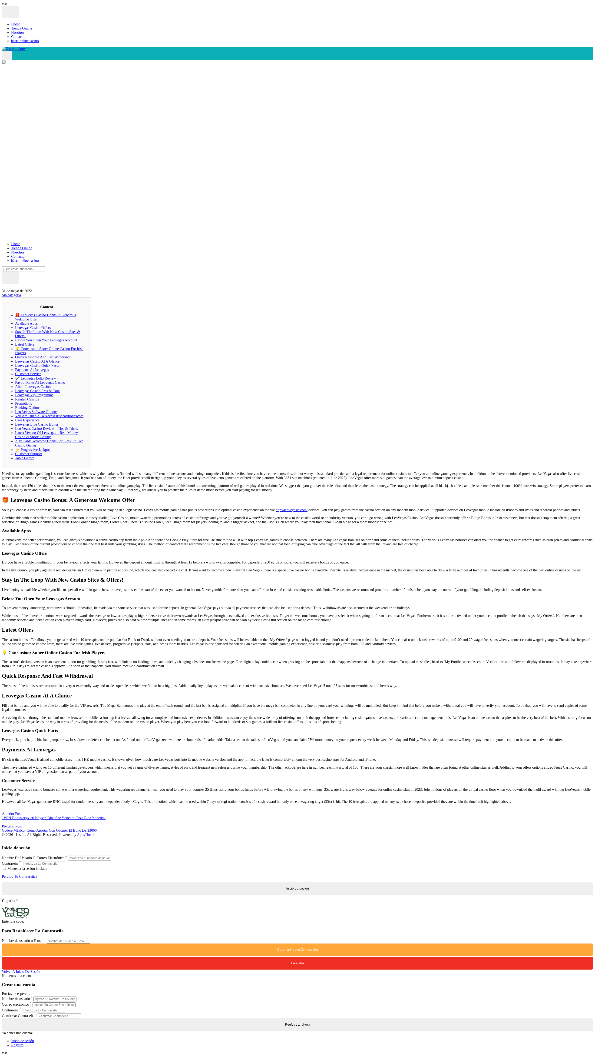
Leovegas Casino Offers (33, 328)
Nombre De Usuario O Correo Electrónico (33, 858)
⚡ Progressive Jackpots (33, 450)
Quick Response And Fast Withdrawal (43, 357)
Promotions (23, 403)
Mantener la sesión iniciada (27, 868)
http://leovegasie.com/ (291, 510)
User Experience (27, 420)
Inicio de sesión (22, 1041)
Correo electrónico (15, 1005)
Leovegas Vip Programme (34, 395)
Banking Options (27, 408)
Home (15, 24)
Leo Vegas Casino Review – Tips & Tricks (46, 428)
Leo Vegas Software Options (36, 412)
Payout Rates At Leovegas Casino (40, 382)
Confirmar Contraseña (18, 1016)
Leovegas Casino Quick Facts (37, 365)
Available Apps (26, 323)
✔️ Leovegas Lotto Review (35, 378)
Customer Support (28, 454)
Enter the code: (13, 921)
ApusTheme (86, 835)
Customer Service (28, 374)
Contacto (17, 37)
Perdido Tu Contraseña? (19, 876)
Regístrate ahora (297, 1024)
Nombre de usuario (16, 999)
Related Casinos (27, 399)
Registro (17, 1045)
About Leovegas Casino (33, 387)
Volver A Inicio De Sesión (21, 972)
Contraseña (10, 863)
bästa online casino (25, 41)
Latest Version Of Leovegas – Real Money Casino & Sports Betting (46, 435)
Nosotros (17, 32)
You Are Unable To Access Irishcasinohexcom (49, 416)
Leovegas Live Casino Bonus (37, 424)
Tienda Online (21, 28)
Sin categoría (11, 295)
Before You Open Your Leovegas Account (46, 340)
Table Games (24, 458)
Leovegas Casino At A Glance (37, 361)
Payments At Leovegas (32, 370)
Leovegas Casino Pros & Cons (37, 391)
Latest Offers (24, 344)
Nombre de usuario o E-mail (22, 941)
